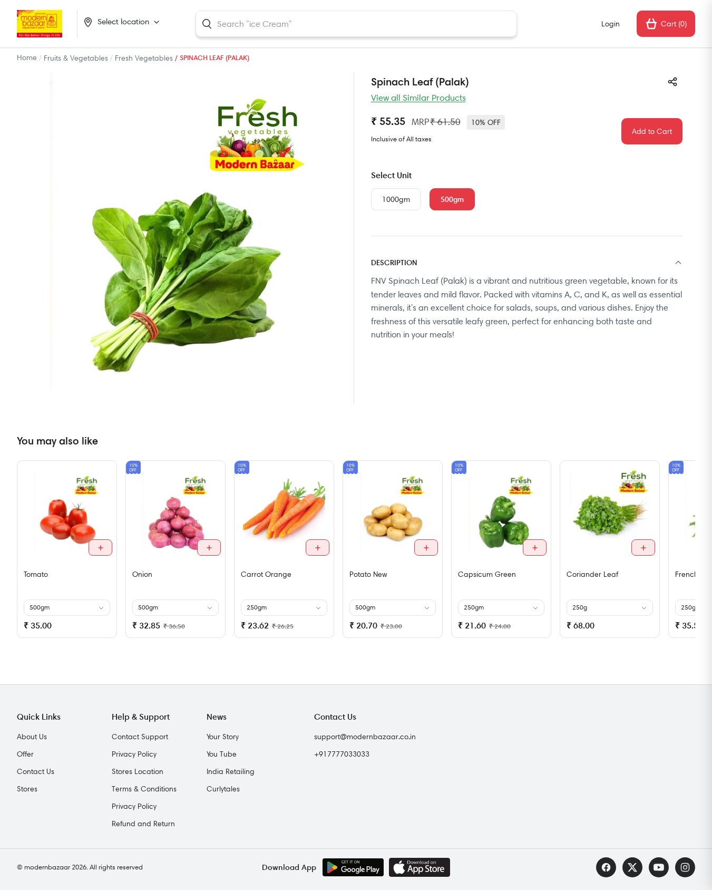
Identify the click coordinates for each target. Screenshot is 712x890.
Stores (27, 789)
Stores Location (137, 771)
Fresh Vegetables (144, 58)
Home (27, 57)
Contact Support (140, 736)
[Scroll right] (685, 553)
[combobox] (356, 23)
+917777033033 (341, 754)
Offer (25, 754)
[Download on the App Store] (419, 867)
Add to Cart (652, 131)
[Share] (672, 82)
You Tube (222, 754)
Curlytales (223, 789)
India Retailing (231, 771)
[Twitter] (632, 867)
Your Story (223, 736)
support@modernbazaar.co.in (365, 736)
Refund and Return (143, 823)
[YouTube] (659, 867)
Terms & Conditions (144, 789)
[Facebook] (606, 867)
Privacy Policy (134, 754)
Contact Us (35, 771)
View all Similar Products (418, 97)
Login (610, 23)
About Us (32, 736)
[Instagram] (685, 867)
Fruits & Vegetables (76, 58)
